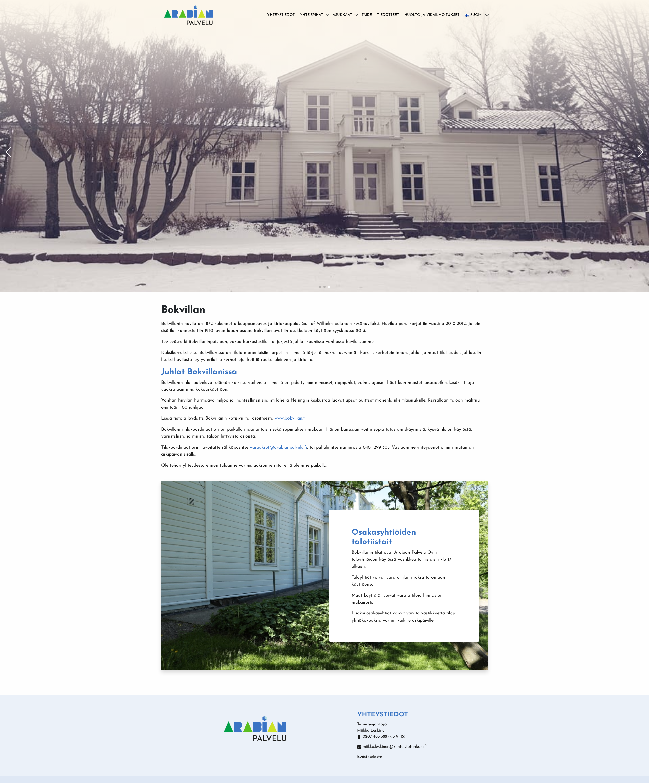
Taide (367, 15)
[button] (320, 287)
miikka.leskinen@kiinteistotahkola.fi (395, 747)
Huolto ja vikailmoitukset (431, 15)
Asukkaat (342, 15)
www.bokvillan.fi (290, 418)
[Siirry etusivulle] (188, 14)
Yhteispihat (311, 15)
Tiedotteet (388, 15)
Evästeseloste (369, 757)
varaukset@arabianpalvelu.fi (278, 447)
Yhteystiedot (281, 15)
